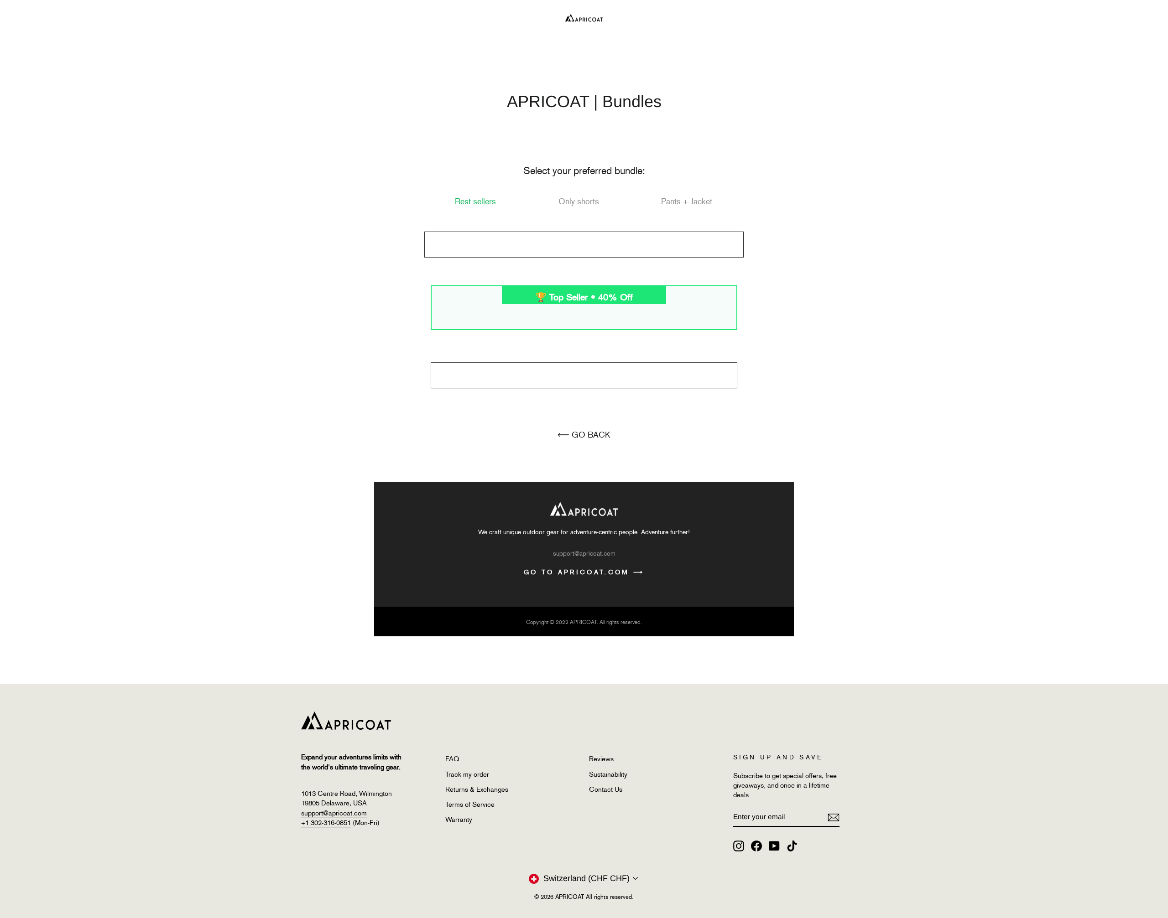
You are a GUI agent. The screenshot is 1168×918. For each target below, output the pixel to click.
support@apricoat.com (334, 813)
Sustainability (608, 774)
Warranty (458, 819)
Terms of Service (470, 804)
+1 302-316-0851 (326, 823)
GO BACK (584, 435)
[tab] (475, 201)
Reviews (601, 759)
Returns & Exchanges (476, 789)
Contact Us (605, 789)
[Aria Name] (834, 817)
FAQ (452, 759)
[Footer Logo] (569, 721)
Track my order (467, 774)
